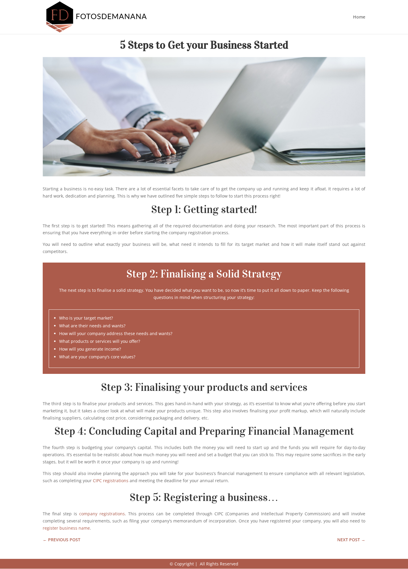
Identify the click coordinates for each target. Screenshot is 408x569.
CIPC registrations (110, 480)
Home (359, 17)
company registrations (102, 513)
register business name (66, 528)
